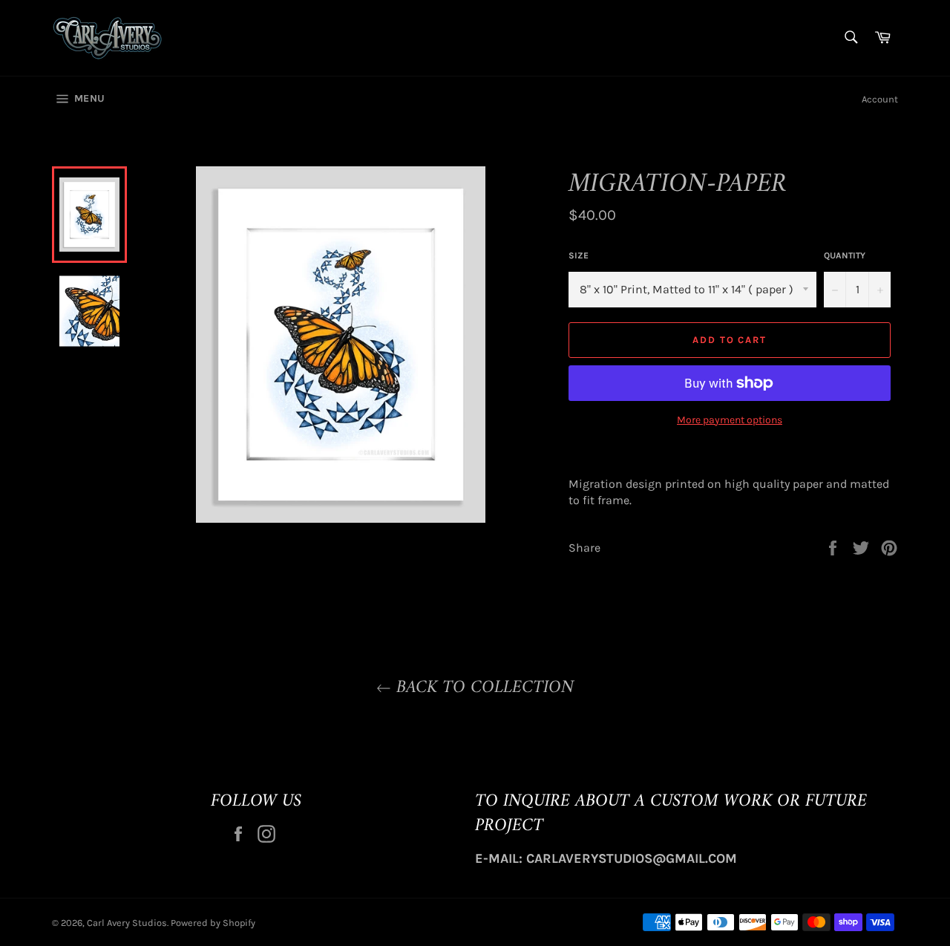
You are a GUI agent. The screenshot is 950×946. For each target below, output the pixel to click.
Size (579, 255)
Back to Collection (482, 688)
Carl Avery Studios (127, 922)
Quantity (844, 255)
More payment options (729, 420)
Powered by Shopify (213, 922)
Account (880, 99)
